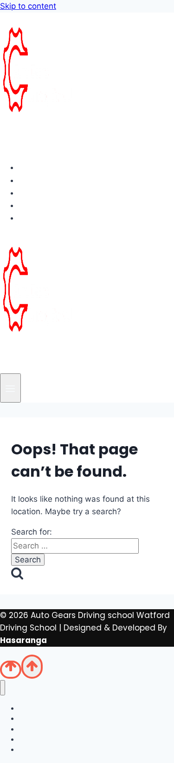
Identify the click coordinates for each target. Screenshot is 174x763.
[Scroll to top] (10, 670)
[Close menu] (2, 687)
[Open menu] (10, 388)
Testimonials (53, 205)
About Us (45, 180)
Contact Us (50, 217)
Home (38, 167)
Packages (47, 192)
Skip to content (28, 6)
